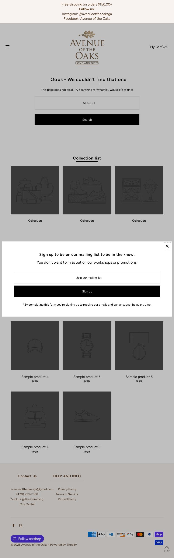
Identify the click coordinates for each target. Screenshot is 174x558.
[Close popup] (167, 246)
